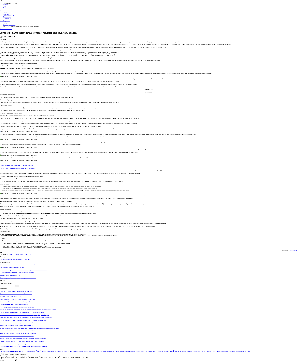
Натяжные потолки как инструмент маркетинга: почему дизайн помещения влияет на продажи (25, 323)
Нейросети (134, 351)
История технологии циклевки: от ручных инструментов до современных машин (21, 344)
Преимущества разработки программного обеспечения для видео (17, 168)
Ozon (55, 351)
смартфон (241, 351)
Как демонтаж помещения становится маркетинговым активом (16, 325)
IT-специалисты (45, 351)
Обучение (140, 351)
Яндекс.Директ (200, 351)
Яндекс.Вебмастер (184, 351)
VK (69, 351)
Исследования (108, 351)
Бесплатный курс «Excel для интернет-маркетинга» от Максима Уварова (19, 264)
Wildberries (80, 351)
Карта (4, 7)
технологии (246, 351)
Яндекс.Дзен (192, 351)
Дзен (97, 351)
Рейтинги (159, 351)
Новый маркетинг (5, 21)
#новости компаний (18, 351)
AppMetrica (29, 351)
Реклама (164, 351)
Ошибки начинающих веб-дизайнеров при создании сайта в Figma (17, 330)
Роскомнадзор (169, 351)
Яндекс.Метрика (222, 351)
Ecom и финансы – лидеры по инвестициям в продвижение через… (18, 299)
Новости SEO (6, 14)
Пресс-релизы (144, 351)
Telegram (65, 351)
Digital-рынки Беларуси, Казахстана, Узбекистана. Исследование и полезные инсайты (24, 346)
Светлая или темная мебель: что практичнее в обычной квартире (17, 336)
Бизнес (93, 351)
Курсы (118, 351)
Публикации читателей (9, 15)
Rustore (59, 351)
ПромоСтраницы (151, 351)
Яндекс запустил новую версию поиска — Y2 (12, 296)
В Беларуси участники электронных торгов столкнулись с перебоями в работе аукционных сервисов (28, 309)
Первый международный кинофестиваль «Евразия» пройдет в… (17, 165)
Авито (89, 351)
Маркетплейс (123, 351)
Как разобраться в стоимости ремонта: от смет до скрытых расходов (18, 333)
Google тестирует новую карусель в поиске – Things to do (15, 259)
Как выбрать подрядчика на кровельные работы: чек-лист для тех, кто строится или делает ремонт (26, 317)
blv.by (1, 10)
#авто (1, 351)
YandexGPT (86, 351)
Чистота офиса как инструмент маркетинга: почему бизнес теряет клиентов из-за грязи (23, 320)
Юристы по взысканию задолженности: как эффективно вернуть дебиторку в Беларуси (24, 315)
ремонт (237, 351)
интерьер (227, 351)
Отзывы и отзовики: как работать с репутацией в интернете (16, 294)
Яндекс (176, 351)
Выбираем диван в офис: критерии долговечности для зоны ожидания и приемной (22, 341)
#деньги (4, 351)
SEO (62, 351)
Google (39, 351)
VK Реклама (74, 351)
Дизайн (102, 351)
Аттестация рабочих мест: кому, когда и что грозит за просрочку (17, 307)
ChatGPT (33, 351)
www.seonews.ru (292, 250)
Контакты (5, 4)
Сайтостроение (7, 18)
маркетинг (232, 351)
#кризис (8, 351)
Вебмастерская (7, 17)
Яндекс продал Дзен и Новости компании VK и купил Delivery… (17, 301)
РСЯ (156, 351)
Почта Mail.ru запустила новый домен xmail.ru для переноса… (16, 291)
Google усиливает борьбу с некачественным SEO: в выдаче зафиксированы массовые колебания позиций (29, 328)
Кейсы (115, 351)
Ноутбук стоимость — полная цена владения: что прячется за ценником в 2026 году (22, 312)
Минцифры (129, 351)
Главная (5, 12)
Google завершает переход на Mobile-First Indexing (14, 304)
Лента (4, 6)
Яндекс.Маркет (213, 351)
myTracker (51, 351)
